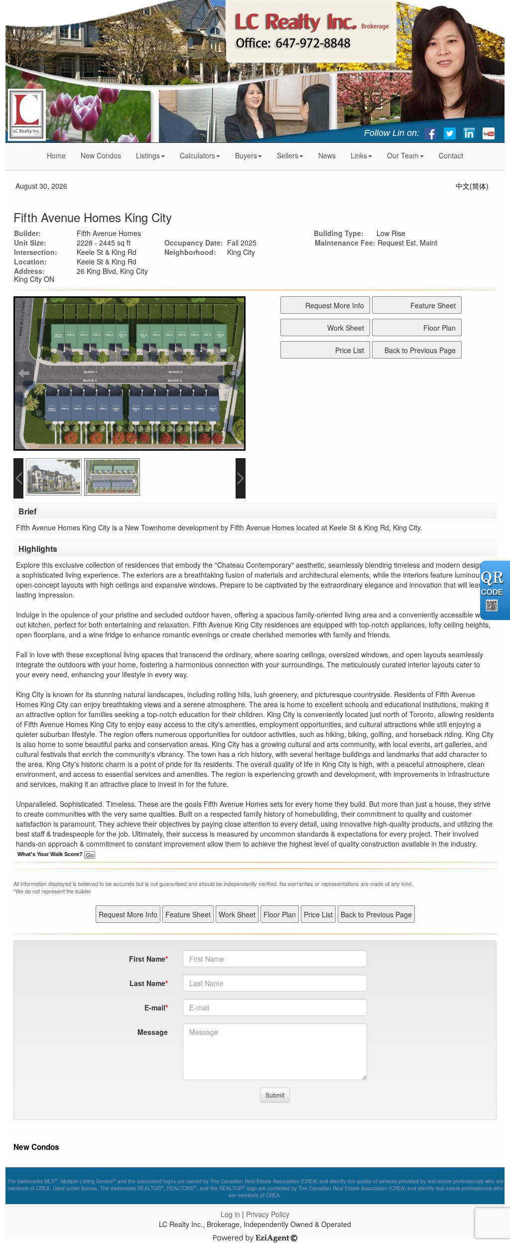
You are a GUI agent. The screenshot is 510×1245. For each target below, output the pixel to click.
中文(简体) (472, 186)
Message (152, 1032)
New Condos (101, 155)
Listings (148, 155)
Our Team (403, 155)
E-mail (154, 1007)
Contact (451, 155)
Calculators (197, 155)
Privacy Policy (267, 1214)
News (327, 155)
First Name (147, 959)
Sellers (287, 155)
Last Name (147, 983)
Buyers (246, 155)
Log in (230, 1214)
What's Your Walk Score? (50, 854)
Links (359, 155)
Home (56, 155)
